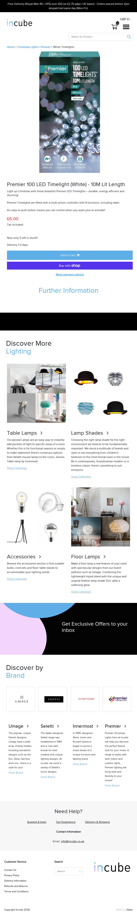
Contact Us (10, 870)
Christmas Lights (27, 47)
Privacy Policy (11, 875)
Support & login (36, 822)
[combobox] (81, 37)
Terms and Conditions (16, 891)
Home (10, 47)
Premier (45, 47)
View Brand (16, 772)
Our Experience (65, 822)
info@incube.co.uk (72, 841)
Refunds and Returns (16, 886)
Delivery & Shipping (97, 822)
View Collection (17, 468)
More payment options (70, 274)
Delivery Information (15, 880)
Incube (19, 909)
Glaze (129, 909)
